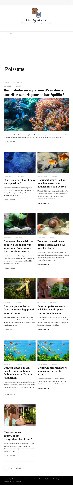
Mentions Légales (55, 479)
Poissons (19, 86)
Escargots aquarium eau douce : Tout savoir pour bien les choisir (51, 245)
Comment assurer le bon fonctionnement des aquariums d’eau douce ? (51, 183)
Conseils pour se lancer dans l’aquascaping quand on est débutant (19, 309)
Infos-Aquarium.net (36, 20)
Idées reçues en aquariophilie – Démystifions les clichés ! (18, 436)
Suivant (18, 468)
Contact (41, 479)
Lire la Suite (9, 142)
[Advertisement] (36, 52)
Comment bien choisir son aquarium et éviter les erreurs (52, 371)
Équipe (47, 479)
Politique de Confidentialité (12, 482)
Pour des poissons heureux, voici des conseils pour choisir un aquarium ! (52, 309)
